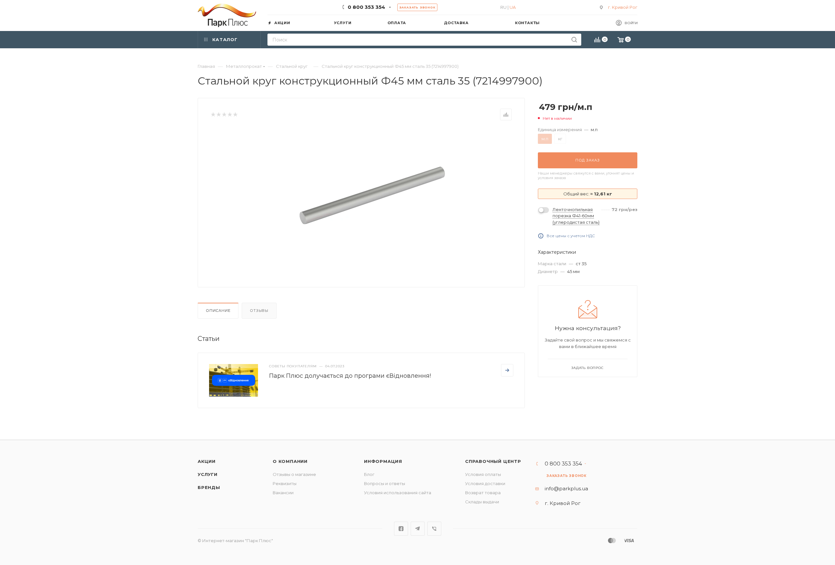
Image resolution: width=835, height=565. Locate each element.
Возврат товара (483, 492)
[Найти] (574, 40)
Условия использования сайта (397, 492)
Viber (434, 529)
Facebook (401, 529)
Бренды (209, 487)
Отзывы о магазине (294, 474)
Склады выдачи (482, 501)
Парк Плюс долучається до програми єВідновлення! (350, 375)
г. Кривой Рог (622, 7)
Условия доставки (485, 483)
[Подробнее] (507, 370)
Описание (218, 310)
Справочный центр (493, 461)
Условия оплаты (483, 474)
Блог (369, 474)
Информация (383, 461)
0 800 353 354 (366, 7)
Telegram (418, 529)
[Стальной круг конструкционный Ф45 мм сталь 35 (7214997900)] (372, 195)
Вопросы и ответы (384, 483)
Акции (207, 461)
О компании (290, 461)
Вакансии (283, 492)
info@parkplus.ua (566, 488)
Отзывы (259, 310)
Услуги (208, 474)
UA (512, 7)
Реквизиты (284, 483)
